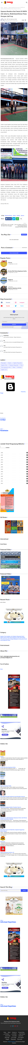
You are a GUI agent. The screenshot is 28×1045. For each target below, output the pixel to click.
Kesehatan (4, 430)
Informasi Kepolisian (8, 922)
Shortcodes (19, 1039)
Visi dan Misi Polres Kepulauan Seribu (17, 271)
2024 (14, 457)
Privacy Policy (21, 1032)
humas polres (21, 639)
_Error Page (13, 1037)
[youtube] (15, 1026)
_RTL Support (21, 1037)
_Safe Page (6, 1037)
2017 (14, 474)
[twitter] (13, 1026)
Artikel (3, 420)
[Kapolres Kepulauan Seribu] (3, 289)
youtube (8, 306)
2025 (14, 455)
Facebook (9, 218)
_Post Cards (7, 1035)
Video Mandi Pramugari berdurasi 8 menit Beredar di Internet (12, 796)
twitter (22, 306)
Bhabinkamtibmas (8, 215)
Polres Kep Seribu (4, 639)
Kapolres (9, 362)
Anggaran (10, 279)
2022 (14, 462)
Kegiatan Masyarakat (17, 362)
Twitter (13, 218)
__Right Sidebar (21, 1034)
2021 (14, 464)
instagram (22, 302)
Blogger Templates (11, 1041)
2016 (14, 476)
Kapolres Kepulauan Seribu (14, 288)
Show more (24, 234)
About (9, 1032)
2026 (14, 452)
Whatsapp (17, 218)
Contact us (14, 1032)
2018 (14, 471)
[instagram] (17, 1026)
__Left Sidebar (6, 1034)
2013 (14, 483)
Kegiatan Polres (4, 365)
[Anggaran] (3, 280)
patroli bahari (22, 637)
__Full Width (14, 1034)
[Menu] (2, 2)
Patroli (23, 636)
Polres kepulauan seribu (6, 367)
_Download (20, 1035)
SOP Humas (2, 841)
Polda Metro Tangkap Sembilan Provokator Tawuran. (10, 807)
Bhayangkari (3, 362)
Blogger (7, 1039)
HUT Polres (8, 640)
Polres (21, 365)
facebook (8, 302)
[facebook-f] (11, 1026)
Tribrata (1, 756)
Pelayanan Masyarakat (13, 365)
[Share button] (21, 218)
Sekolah (18, 215)
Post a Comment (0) (14, 253)
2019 (14, 469)
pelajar (14, 215)
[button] (26, 2)
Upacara (5, 7)
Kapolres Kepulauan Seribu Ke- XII (7, 852)
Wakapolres (16, 639)
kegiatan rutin (4, 369)
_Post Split (14, 1035)
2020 (14, 467)
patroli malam (7, 637)
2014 (14, 481)
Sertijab (4, 640)
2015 (14, 478)
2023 (14, 459)
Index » (1, 429)
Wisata (14, 367)
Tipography (13, 1039)
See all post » (3, 418)
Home (2, 7)
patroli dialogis (11, 639)
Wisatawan (19, 367)
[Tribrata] (3, 263)
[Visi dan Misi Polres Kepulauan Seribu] (3, 272)
